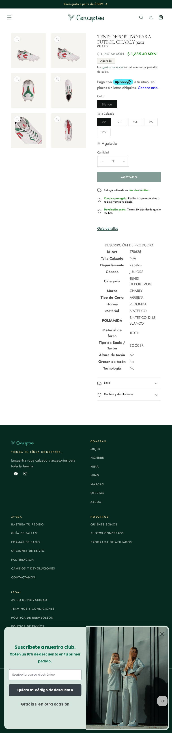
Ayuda (95, 502)
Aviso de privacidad (29, 600)
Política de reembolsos (32, 617)
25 (153, 123)
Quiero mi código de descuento (45, 690)
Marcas (97, 484)
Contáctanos (23, 577)
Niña (94, 466)
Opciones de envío (27, 551)
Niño (94, 475)
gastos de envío (113, 67)
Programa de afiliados (111, 542)
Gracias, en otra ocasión (45, 704)
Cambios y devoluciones (33, 568)
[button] (9, 17)
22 (106, 123)
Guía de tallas (107, 228)
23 (122, 123)
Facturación (22, 560)
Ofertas (97, 493)
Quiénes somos (104, 524)
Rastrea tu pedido (27, 524)
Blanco (109, 105)
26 (106, 133)
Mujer (95, 449)
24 (137, 123)
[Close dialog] (162, 634)
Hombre (97, 458)
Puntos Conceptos (107, 533)
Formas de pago (25, 542)
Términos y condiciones (33, 609)
